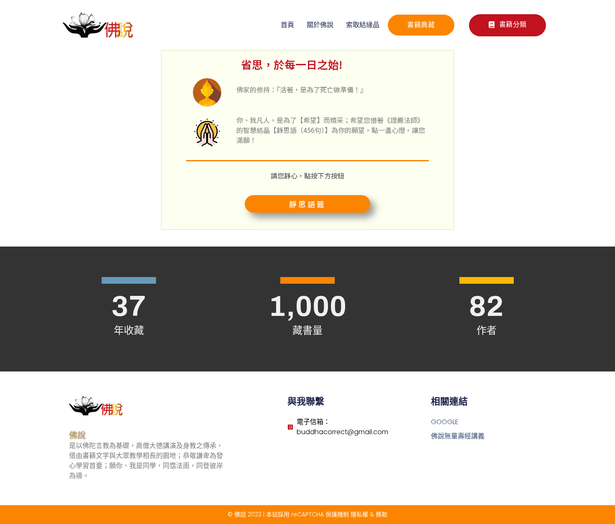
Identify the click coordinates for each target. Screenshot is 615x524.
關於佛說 (320, 25)
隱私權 (359, 514)
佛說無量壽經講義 (457, 436)
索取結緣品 (362, 25)
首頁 (287, 25)
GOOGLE (445, 422)
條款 (381, 514)
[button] (507, 25)
